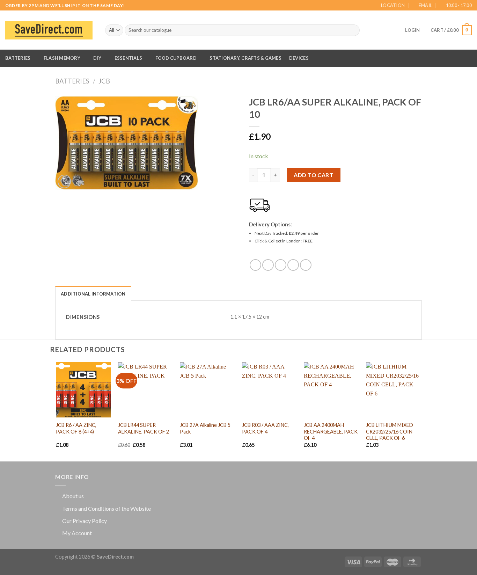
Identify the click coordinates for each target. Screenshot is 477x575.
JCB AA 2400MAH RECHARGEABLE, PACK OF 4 (331, 431)
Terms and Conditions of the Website (106, 508)
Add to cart (313, 175)
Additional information (93, 294)
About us (73, 496)
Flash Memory (62, 58)
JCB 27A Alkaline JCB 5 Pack (205, 428)
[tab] (93, 293)
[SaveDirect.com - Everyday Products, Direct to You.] (49, 30)
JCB (104, 81)
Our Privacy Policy (84, 520)
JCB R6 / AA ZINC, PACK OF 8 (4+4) (76, 428)
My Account (77, 533)
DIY (97, 58)
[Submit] (353, 30)
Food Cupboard (176, 58)
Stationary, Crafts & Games (245, 58)
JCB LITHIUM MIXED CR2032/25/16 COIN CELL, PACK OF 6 (389, 431)
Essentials (128, 58)
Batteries (17, 58)
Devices (299, 58)
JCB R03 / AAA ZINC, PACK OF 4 (265, 428)
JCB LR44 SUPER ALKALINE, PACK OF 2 (143, 428)
